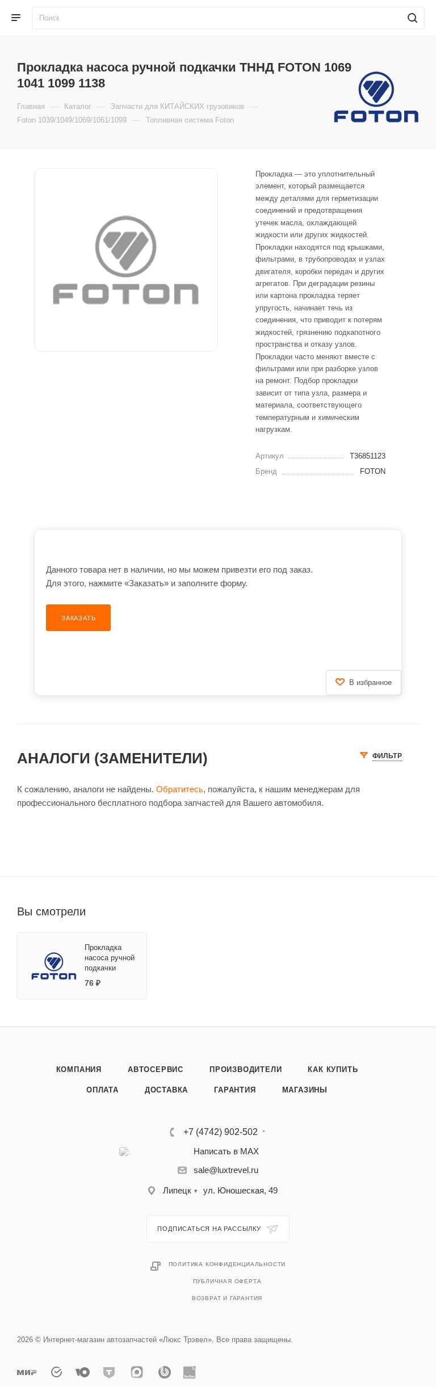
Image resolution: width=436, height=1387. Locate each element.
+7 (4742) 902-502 (220, 1132)
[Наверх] (380, 982)
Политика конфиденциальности (227, 1264)
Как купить (333, 1069)
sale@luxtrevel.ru (226, 1170)
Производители (245, 1069)
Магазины (305, 1090)
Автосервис (155, 1069)
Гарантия (234, 1090)
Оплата (102, 1090)
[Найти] (411, 18)
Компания (79, 1069)
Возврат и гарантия (227, 1298)
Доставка (166, 1090)
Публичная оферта (227, 1281)
